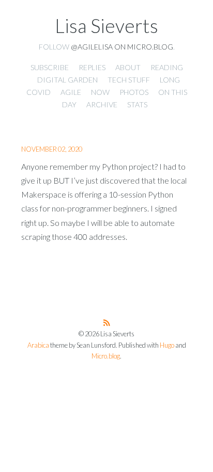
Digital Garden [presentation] (67, 79)
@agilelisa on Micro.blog (122, 46)
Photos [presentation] (133, 92)
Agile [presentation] (70, 92)
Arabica (38, 345)
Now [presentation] (100, 92)
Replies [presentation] (92, 67)
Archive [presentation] (101, 104)
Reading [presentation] (166, 67)
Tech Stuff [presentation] (129, 79)
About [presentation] (128, 67)
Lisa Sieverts (106, 25)
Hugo (167, 345)
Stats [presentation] (137, 104)
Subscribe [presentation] (50, 67)
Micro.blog (106, 356)
